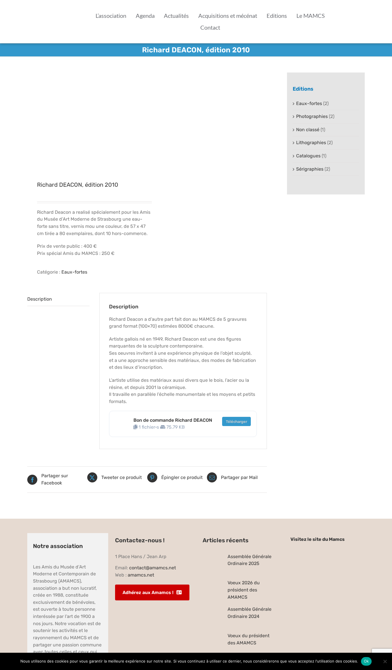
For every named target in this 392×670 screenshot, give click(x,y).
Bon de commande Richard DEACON (172, 420)
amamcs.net (141, 575)
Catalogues (308, 156)
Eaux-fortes (74, 272)
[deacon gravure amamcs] (84, 119)
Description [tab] (39, 299)
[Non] (385, 661)
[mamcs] (327, 552)
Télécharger (236, 421)
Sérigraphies (309, 169)
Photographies (312, 116)
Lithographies (311, 142)
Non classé (307, 129)
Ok (366, 661)
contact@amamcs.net (152, 567)
